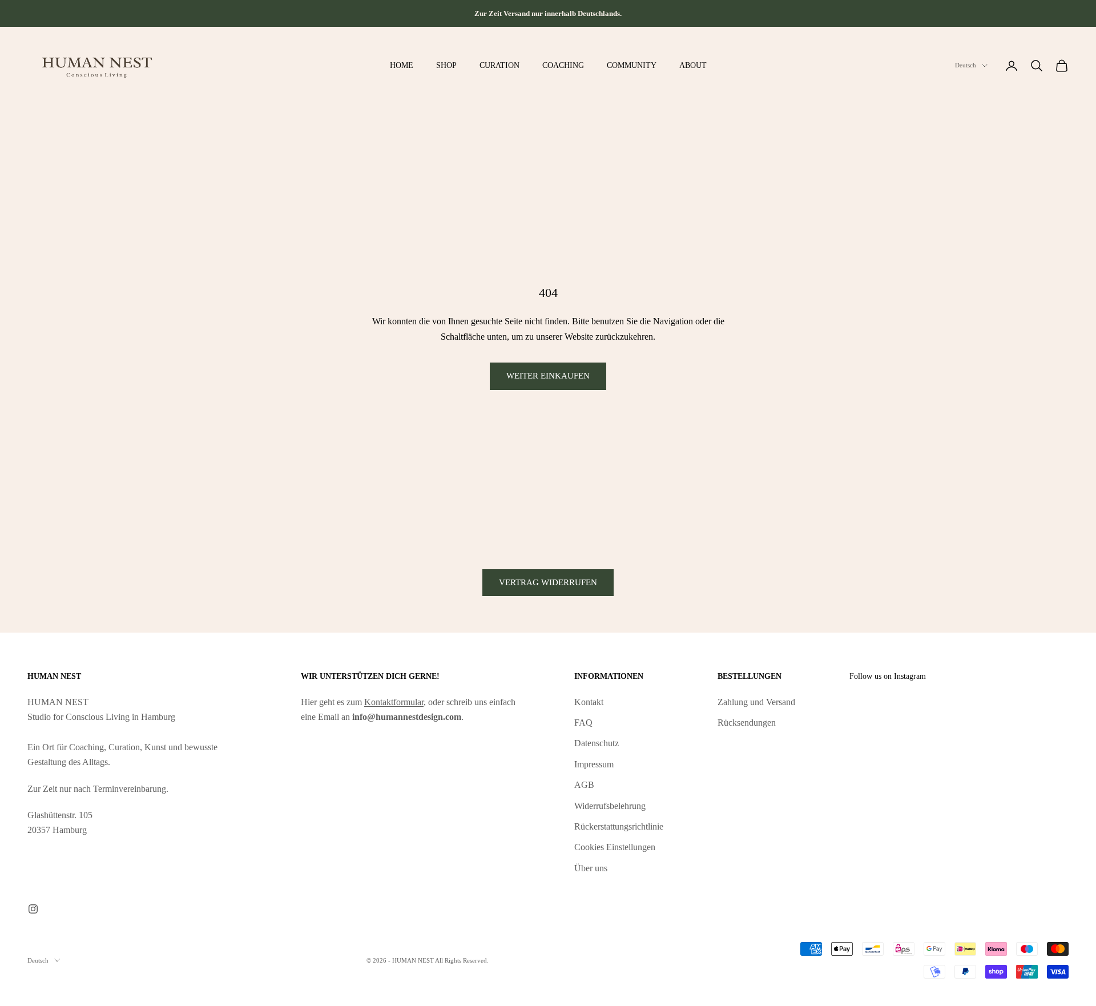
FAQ (583, 722)
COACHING (563, 65)
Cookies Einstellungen (614, 847)
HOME (401, 65)
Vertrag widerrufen (548, 582)
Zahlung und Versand (756, 702)
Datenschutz (596, 743)
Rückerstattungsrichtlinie (618, 826)
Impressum (594, 764)
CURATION (499, 65)
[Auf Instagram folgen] (33, 909)
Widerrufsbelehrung (610, 806)
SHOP (446, 65)
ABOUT (693, 65)
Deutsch (965, 65)
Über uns (590, 868)
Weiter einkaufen (548, 375)
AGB (584, 785)
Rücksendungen (747, 722)
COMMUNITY (631, 65)
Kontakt (588, 702)
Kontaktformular (394, 702)
